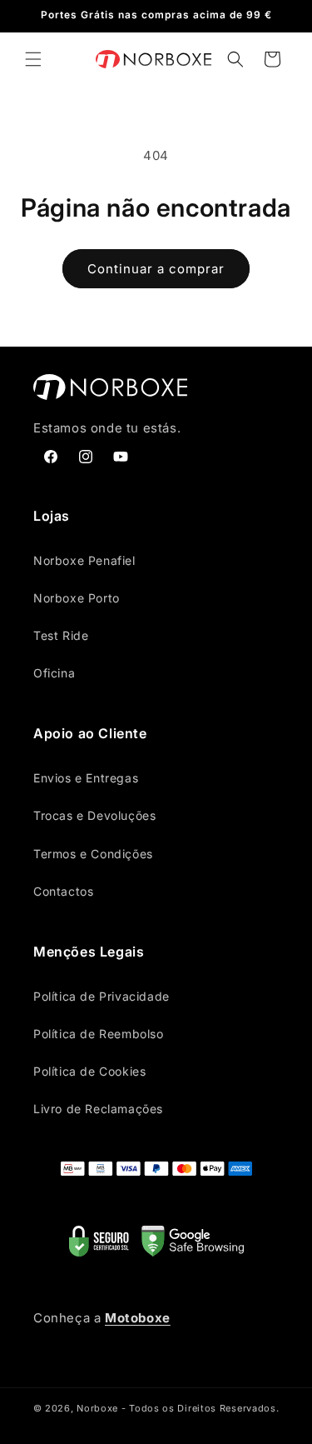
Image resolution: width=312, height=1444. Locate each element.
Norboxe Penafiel (84, 560)
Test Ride (60, 635)
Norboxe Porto (76, 598)
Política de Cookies (89, 1071)
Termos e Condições (93, 854)
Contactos (63, 891)
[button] (33, 59)
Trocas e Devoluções (94, 815)
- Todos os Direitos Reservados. (200, 1408)
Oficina (54, 673)
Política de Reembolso (98, 1034)
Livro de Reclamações (98, 1109)
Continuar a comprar (156, 269)
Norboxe (97, 1408)
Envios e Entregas (85, 778)
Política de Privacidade (101, 996)
